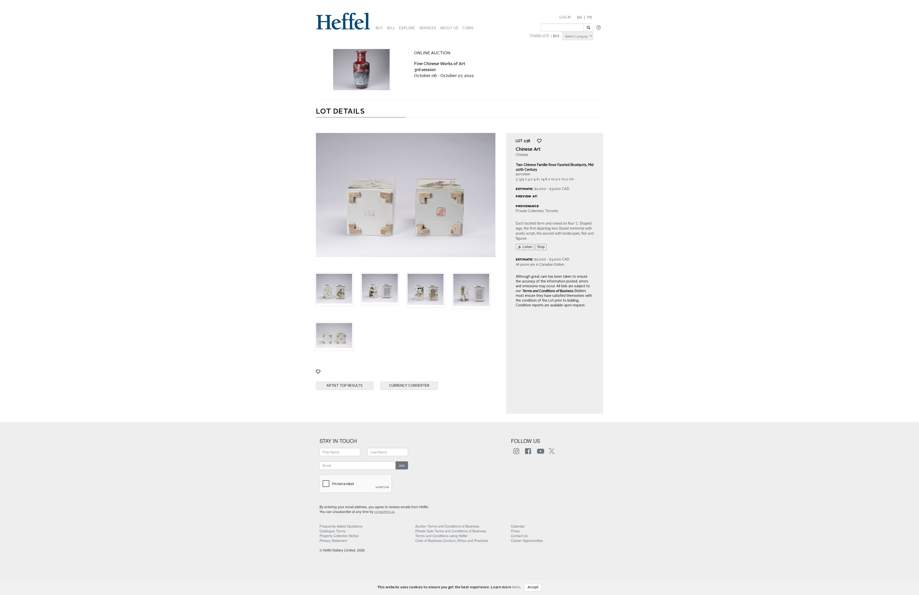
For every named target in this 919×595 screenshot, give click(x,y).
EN (579, 17)
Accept (532, 587)
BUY (379, 28)
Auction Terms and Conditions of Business (447, 526)
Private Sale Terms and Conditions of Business (450, 531)
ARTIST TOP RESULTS (344, 385)
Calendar (518, 526)
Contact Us (519, 535)
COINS (467, 28)
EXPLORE (407, 28)
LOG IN (565, 17)
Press (515, 531)
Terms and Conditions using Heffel (441, 535)
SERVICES (427, 28)
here (516, 587)
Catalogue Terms (332, 531)
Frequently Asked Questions (340, 526)
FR (589, 17)
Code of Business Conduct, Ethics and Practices (451, 540)
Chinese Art (528, 149)
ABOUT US (449, 28)
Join (402, 465)
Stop (541, 247)
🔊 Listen (525, 247)
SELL (391, 28)
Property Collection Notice (339, 535)
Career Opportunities (527, 540)
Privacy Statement (333, 540)
